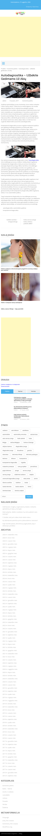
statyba (31, 474)
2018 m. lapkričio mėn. (9, 719)
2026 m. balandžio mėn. (10, 535)
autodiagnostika (8, 208)
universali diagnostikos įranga (11, 478)
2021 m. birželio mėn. (9, 647)
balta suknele (21, 438)
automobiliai (17, 208)
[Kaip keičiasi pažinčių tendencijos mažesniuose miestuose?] (7, 415)
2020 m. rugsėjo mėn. (9, 666)
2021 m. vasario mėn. (9, 660)
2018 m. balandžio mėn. (10, 729)
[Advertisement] (20, 37)
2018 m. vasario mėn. (9, 735)
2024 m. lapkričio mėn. (9, 563)
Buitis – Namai (7, 789)
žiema (29, 486)
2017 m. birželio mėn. (9, 754)
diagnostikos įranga (21, 446)
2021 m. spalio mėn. (8, 638)
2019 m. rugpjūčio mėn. (10, 700)
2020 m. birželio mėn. (9, 675)
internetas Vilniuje (17, 454)
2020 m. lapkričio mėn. (9, 663)
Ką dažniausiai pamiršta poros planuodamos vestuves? (23, 407)
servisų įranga (6, 474)
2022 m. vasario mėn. (9, 628)
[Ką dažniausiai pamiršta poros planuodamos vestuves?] (7, 407)
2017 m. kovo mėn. (8, 763)
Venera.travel (5, 386)
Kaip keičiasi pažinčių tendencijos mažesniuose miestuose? (21, 416)
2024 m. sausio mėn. (9, 582)
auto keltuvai (15, 430)
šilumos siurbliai (7, 482)
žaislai (26, 482)
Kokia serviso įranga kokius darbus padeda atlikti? (30, 221)
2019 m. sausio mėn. (9, 716)
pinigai (17, 470)
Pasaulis (5, 801)
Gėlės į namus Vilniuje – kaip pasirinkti (12, 309)
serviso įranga (27, 470)
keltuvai (13, 458)
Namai (20, 391)
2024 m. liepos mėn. (8, 569)
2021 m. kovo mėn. (8, 657)
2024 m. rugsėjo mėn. (9, 566)
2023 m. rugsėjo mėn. (9, 588)
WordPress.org (7, 827)
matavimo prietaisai (8, 466)
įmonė (36, 478)
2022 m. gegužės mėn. (9, 619)
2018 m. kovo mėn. (8, 732)
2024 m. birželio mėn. (9, 572)
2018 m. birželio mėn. (9, 726)
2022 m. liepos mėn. (8, 613)
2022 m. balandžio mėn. (10, 622)
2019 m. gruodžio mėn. (9, 688)
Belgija (4, 442)
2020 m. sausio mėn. (9, 685)
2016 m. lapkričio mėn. (9, 776)
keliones (5, 458)
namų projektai (22, 466)
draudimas (20, 450)
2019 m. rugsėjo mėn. (9, 697)
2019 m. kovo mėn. (8, 710)
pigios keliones (7, 470)
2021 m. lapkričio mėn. (9, 635)
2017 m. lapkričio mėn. (9, 744)
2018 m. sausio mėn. (9, 738)
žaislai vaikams (19, 486)
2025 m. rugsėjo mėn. (9, 547)
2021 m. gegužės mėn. (9, 650)
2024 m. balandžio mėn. (10, 575)
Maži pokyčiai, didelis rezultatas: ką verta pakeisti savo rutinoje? (19, 513)
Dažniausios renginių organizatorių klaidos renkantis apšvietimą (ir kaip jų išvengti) (23, 399)
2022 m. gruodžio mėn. (9, 600)
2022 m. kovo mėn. (8, 625)
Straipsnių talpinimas (32, 7)
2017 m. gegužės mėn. (9, 757)
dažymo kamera (7, 446)
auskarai (5, 430)
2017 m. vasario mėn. (9, 766)
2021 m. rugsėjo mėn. (9, 641)
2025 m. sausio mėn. (9, 560)
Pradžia (3, 69)
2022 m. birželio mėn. (9, 616)
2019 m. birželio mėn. (9, 704)
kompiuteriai (23, 458)
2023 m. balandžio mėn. (10, 594)
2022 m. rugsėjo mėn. (9, 610)
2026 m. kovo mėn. (8, 538)
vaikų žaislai (26, 478)
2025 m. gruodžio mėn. (9, 544)
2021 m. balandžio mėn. (10, 654)
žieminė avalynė (19, 490)
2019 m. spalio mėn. (8, 694)
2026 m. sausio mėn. (9, 541)
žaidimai (18, 482)
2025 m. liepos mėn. (8, 550)
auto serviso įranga (8, 438)
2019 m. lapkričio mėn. (9, 691)
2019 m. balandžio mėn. (10, 707)
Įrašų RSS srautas (8, 821)
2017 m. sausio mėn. (9, 769)
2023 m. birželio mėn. (9, 591)
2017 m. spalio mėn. (8, 747)
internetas (5, 454)
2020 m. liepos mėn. (8, 672)
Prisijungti (5, 817)
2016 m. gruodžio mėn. (9, 772)
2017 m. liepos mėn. (8, 751)
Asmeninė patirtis (12, 69)
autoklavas (25, 430)
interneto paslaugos (32, 454)
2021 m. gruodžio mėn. (9, 632)
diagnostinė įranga (8, 450)
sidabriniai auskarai (19, 474)
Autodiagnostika (34, 160)
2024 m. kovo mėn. (8, 578)
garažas (29, 450)
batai (30, 438)
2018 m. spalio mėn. (8, 722)
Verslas (33, 391)
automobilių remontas (20, 434)
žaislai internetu (7, 486)
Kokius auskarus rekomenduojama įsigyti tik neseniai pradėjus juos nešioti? (19, 269)
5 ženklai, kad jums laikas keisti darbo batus (16, 517)
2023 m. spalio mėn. (8, 585)
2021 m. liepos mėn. (8, 644)
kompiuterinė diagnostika (10, 210)
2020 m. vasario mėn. (9, 682)
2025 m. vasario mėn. (9, 556)
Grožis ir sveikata (7, 792)
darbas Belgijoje (15, 442)
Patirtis (7, 391)
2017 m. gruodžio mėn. (9, 741)
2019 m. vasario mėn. (9, 713)
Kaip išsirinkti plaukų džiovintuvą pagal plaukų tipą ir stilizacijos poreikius (19, 525)
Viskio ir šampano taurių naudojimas (11, 302)
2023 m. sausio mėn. (9, 597)
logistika (23, 462)
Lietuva (4, 798)
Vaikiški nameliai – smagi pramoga (11, 221)
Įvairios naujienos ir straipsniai (10, 384)
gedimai (23, 208)
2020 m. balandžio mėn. (10, 679)
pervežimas (33, 466)
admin (4, 101)
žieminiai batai (7, 490)
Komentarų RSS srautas (10, 824)
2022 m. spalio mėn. (8, 607)
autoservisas (34, 434)
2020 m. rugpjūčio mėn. (10, 669)
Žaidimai (5, 807)
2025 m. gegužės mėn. (9, 553)
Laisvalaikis (6, 795)
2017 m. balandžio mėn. (10, 760)
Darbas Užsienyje (28, 442)
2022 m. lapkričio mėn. (9, 603)
